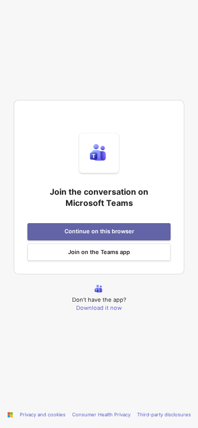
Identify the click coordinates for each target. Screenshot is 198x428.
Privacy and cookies (42, 414)
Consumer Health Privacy (101, 414)
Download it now (99, 307)
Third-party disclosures (164, 414)
